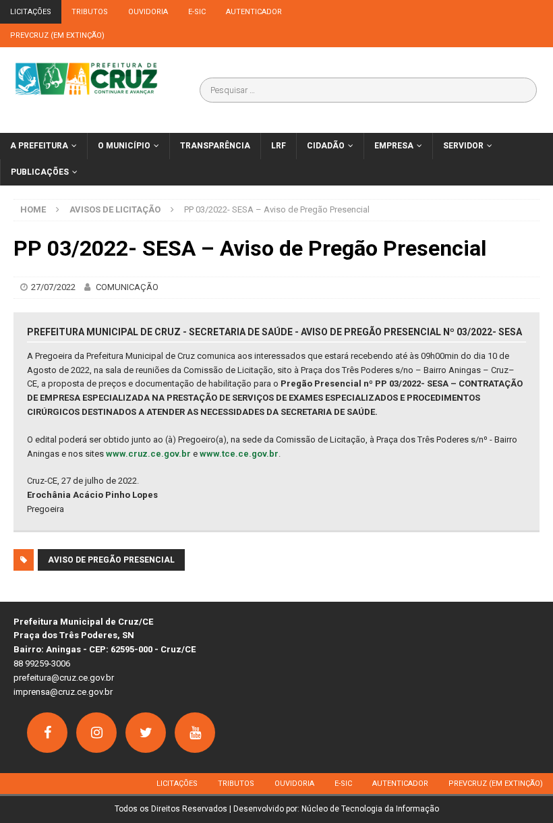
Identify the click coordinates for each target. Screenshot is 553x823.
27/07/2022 (53, 287)
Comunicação (127, 287)
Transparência (215, 145)
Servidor (463, 145)
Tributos (89, 11)
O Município (124, 145)
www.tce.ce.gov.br (239, 454)
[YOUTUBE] (195, 732)
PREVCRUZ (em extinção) (57, 35)
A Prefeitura (39, 145)
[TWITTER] (145, 732)
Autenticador (254, 11)
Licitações (30, 11)
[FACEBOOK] (47, 732)
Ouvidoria (148, 11)
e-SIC (197, 11)
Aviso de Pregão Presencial (111, 560)
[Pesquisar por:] (368, 90)
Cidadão (326, 145)
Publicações (40, 172)
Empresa (393, 145)
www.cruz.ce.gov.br (148, 454)
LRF (278, 145)
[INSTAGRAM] (96, 732)
